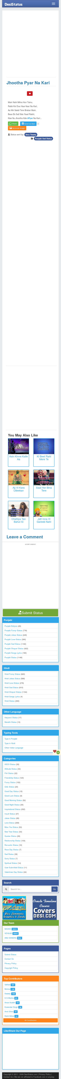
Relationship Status (13, 840)
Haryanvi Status (11, 717)
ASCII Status (10, 764)
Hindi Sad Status (11, 687)
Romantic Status (11, 845)
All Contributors (30, 1020)
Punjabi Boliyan (11, 626)
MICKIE (8, 928)
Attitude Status (11, 768)
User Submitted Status (14, 867)
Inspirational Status (12, 809)
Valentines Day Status (14, 872)
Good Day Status (12, 791)
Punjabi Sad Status (43, 138)
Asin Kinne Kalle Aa (18, 457)
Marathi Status (11, 722)
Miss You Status (11, 827)
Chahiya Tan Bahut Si (18, 520)
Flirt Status (9, 773)
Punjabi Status (11, 657)
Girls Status (9, 786)
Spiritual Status (11, 863)
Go (54, 889)
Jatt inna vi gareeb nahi (44, 520)
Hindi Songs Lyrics (12, 696)
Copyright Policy (11, 968)
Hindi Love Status (12, 683)
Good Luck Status (12, 795)
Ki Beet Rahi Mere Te (44, 457)
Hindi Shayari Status (13, 692)
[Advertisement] (30, 45)
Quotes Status (10, 836)
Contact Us (9, 958)
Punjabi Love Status (13, 639)
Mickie (7, 989)
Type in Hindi (10, 743)
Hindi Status (10, 701)
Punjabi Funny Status (13, 630)
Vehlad (7, 984)
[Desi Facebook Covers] (46, 908)
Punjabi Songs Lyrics (13, 652)
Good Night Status (12, 804)
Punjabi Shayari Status (14, 648)
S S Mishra (9, 998)
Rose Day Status (12, 849)
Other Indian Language (14, 747)
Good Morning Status (13, 800)
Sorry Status (10, 858)
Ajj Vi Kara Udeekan (19, 489)
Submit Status (10, 954)
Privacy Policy (10, 963)
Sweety (8, 993)
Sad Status (9, 854)
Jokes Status (10, 818)
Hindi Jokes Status (12, 678)
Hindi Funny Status (12, 674)
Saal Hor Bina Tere (44, 489)
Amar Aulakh (10, 1002)
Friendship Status (12, 777)
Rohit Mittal (9, 1016)
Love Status (9, 822)
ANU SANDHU (11, 937)
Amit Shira (9, 1011)
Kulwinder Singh (11, 1007)
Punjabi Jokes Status (13, 635)
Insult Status (10, 813)
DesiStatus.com (30, 1074)
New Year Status (11, 831)
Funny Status (10, 782)
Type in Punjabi (11, 738)
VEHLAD (8, 933)
